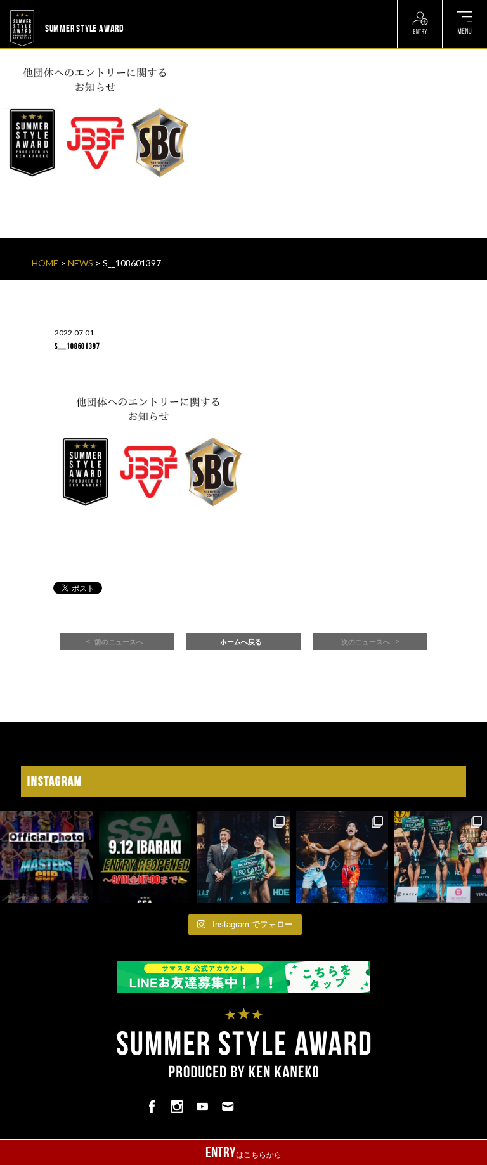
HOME (45, 262)
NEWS (80, 262)
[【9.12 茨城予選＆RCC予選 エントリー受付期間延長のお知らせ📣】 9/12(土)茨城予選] (145, 857)
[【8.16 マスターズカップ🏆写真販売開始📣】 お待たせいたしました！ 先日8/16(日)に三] (46, 857)
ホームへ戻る (241, 642)
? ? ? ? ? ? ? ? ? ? (155, 7)
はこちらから (243, 1152)
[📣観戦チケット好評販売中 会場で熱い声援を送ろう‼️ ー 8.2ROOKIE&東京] (243, 857)
